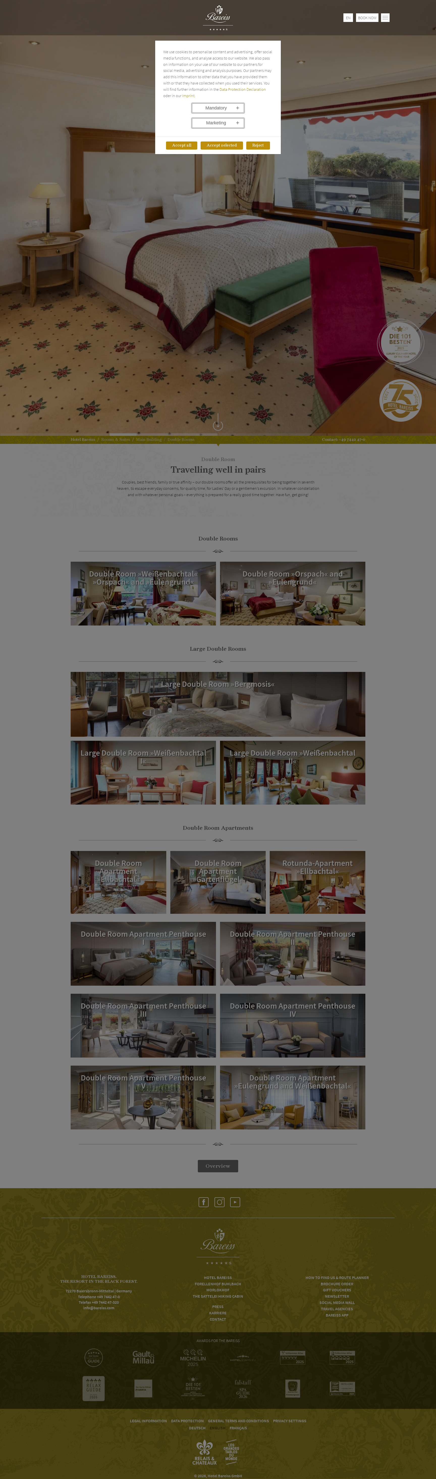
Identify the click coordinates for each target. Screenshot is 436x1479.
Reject (258, 145)
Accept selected (222, 145)
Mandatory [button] (216, 107)
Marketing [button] (216, 122)
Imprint (188, 95)
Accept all (181, 145)
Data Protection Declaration (243, 89)
